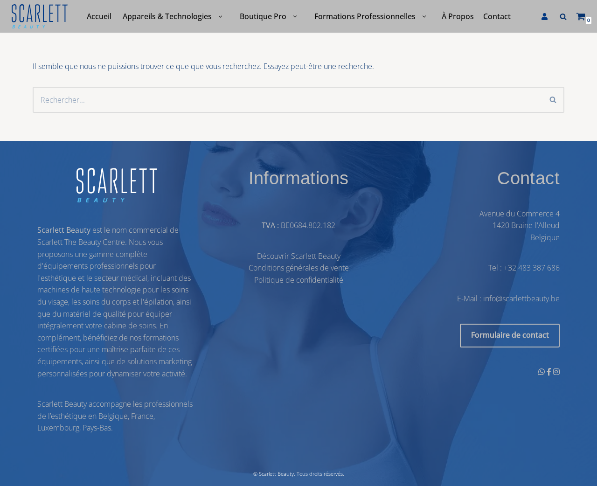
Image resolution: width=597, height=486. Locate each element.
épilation (158, 302)
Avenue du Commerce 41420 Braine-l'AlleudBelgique (519, 225)
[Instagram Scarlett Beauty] (556, 371)
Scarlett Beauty (276, 473)
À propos (458, 16)
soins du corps (107, 302)
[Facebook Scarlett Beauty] (550, 371)
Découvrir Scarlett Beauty (298, 255)
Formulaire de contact (510, 335)
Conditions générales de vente (299, 268)
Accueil (99, 16)
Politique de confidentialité (298, 280)
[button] (220, 16)
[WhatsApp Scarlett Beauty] (542, 371)
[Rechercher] (563, 16)
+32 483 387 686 (532, 268)
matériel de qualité (94, 313)
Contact (497, 16)
